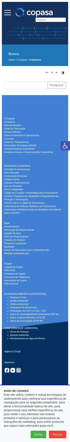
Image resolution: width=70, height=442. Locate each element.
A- (57, 72)
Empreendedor (46, 35)
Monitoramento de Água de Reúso (27, 338)
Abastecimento (11, 226)
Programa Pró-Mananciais (23, 307)
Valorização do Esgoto (15, 280)
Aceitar (38, 434)
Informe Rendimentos (55, 38)
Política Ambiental (19, 304)
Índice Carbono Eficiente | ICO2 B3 (27, 317)
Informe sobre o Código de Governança (24, 203)
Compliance (28, 31)
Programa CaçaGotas (15, 243)
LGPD (34, 35)
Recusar (58, 434)
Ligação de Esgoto (13, 267)
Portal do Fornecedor (15, 128)
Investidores (14, 31)
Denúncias (40, 28)
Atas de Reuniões (13, 186)
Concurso (9, 138)
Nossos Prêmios (12, 132)
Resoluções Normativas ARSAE (20, 145)
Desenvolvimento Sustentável (19, 149)
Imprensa (24, 35)
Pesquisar (56, 85)
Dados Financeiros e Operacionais (21, 135)
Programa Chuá (18, 297)
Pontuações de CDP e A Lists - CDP (28, 311)
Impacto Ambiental (19, 335)
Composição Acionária (15, 176)
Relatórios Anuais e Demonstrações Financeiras (28, 152)
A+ (47, 72)
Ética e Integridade (13, 189)
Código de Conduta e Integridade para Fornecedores (31, 193)
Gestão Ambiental (19, 301)
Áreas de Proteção (19, 331)
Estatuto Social (11, 179)
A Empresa (9, 122)
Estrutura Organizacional (16, 182)
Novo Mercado (11, 172)
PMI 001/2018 (11, 284)
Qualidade (9, 246)
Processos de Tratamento (17, 277)
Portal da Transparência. (16, 142)
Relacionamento (56, 28)
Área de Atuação (12, 125)
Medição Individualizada (16, 253)
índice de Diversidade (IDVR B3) (26, 321)
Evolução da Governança (17, 169)
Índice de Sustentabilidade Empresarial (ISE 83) (34, 314)
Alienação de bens (45, 31)
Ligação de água (12, 233)
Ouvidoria (17, 28)
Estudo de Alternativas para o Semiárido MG (26, 250)
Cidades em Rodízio (14, 240)
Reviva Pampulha (33, 38)
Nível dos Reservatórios (16, 236)
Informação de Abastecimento (19, 230)
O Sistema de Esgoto (14, 273)
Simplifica (29, 28)
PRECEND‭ (9, 270)
